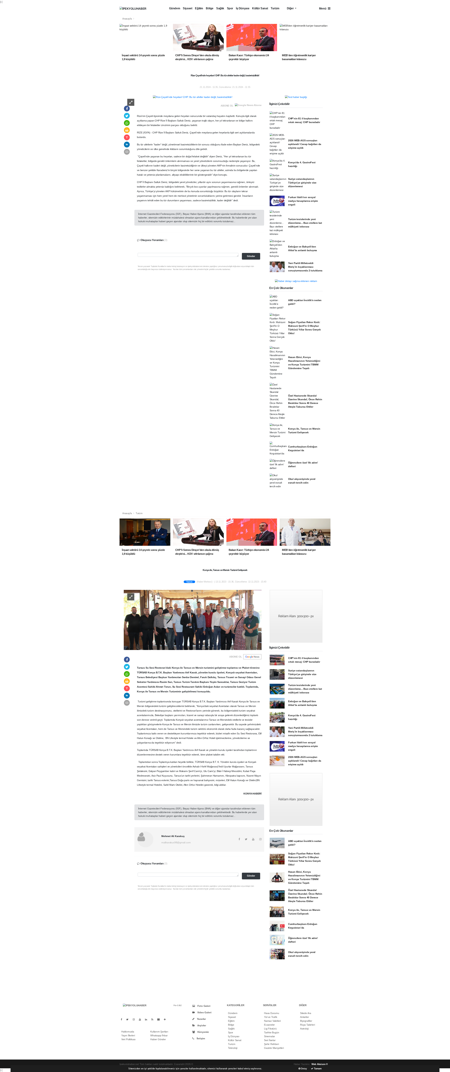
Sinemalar (269, 1036)
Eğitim (199, 8)
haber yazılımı (201, 1064)
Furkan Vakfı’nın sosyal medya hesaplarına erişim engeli (303, 201)
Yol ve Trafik (270, 1017)
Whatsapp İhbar (159, 1035)
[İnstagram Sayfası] (135, 1019)
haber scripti (230, 1064)
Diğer (290, 8)
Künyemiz (203, 1032)
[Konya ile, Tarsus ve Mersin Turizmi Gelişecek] (193, 619)
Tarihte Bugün (271, 1032)
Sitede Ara (305, 1013)
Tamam (317, 1068)
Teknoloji (232, 1048)
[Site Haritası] (160, 1019)
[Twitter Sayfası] (128, 1019)
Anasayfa (127, 18)
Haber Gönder (158, 1039)
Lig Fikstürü (270, 1028)
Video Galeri (204, 1012)
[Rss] (153, 1019)
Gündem (174, 8)
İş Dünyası (242, 8)
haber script (259, 1064)
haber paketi (216, 1064)
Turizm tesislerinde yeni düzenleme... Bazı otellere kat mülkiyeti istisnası (305, 223)
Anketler (304, 1017)
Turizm (275, 8)
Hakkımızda (127, 1031)
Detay (303, 1068)
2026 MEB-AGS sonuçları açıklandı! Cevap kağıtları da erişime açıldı (304, 144)
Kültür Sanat (260, 8)
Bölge (209, 8)
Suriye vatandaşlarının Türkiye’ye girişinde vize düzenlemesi (302, 183)
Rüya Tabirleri (307, 1024)
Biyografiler (306, 1020)
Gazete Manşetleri (274, 1048)
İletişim (200, 1038)
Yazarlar (201, 1019)
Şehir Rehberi (271, 1044)
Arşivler (201, 1025)
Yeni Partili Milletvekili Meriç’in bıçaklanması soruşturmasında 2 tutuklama (305, 267)
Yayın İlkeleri (128, 1035)
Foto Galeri (203, 1006)
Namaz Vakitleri (272, 1020)
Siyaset (187, 8)
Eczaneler (269, 1024)
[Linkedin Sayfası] (147, 1019)
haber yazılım (245, 1064)
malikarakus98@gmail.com (176, 842)
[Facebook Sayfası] (123, 1019)
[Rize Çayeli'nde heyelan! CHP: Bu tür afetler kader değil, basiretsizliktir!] (192, 97)
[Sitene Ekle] (166, 1019)
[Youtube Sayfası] (141, 1019)
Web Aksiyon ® (319, 1064)
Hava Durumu (271, 1013)
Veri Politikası (128, 1039)
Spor (230, 8)
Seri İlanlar (270, 1040)
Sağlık (220, 8)
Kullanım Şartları (159, 1031)
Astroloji (304, 1028)
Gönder (251, 256)
